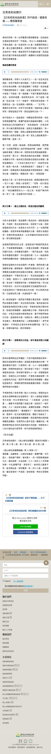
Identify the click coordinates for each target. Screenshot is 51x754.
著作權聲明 (12, 747)
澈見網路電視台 (8, 686)
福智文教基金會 (8, 665)
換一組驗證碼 (18, 581)
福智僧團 (5, 613)
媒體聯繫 (5, 647)
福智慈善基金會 (8, 682)
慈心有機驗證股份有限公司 (12, 706)
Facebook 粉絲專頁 (25, 532)
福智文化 (5, 678)
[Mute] (40, 72)
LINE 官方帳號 (25, 526)
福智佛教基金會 (8, 661)
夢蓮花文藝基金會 (8, 690)
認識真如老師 (7, 605)
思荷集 (4, 609)
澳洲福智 (5, 723)
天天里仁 (5, 698)
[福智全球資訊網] (9, 4)
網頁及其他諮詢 (8, 651)
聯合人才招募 (7, 630)
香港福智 (5, 719)
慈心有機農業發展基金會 (11, 694)
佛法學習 (5, 639)
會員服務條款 (30, 747)
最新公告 (5, 622)
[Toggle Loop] (9, 72)
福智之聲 (5, 617)
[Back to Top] (46, 562)
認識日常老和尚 (8, 601)
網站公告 (40, 747)
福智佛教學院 (7, 674)
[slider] (44, 71)
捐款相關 (5, 643)
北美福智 (5, 711)
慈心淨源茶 (6, 702)
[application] (25, 72)
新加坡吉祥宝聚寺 (8, 715)
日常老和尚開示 (8, 25)
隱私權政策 (28, 586)
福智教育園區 (7, 670)
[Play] (5, 72)
